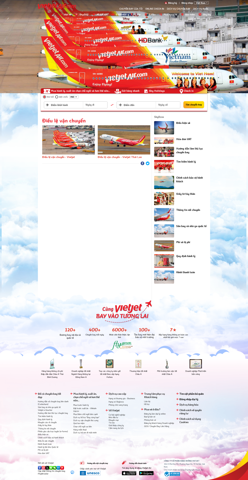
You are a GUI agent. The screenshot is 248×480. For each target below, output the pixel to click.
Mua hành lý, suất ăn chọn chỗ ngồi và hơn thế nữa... (80, 90)
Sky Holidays (157, 90)
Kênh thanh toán (185, 272)
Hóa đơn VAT (184, 139)
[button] (74, 97)
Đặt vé (67, 14)
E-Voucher (121, 14)
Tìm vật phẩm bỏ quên (191, 393)
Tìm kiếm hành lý (186, 161)
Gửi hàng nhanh (130, 90)
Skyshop (84, 14)
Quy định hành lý (185, 256)
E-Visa (152, 14)
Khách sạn (102, 14)
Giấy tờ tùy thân (185, 193)
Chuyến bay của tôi (131, 8)
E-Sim (138, 14)
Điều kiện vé (183, 123)
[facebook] (142, 163)
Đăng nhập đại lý (188, 399)
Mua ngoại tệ (170, 14)
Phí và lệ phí (183, 242)
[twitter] (147, 163)
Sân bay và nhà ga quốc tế (191, 226)
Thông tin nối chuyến (188, 210)
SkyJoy (207, 14)
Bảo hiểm (190, 14)
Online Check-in (154, 8)
